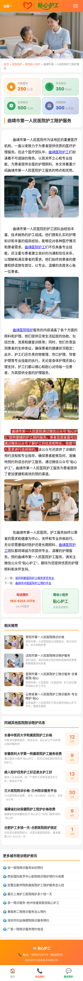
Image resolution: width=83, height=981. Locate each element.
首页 (6, 64)
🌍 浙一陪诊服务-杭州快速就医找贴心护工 (31, 902)
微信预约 (68, 973)
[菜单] (76, 6)
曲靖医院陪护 (23, 330)
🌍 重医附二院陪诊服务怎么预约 (24, 911)
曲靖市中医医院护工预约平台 (33, 583)
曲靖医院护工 (59, 152)
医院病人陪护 (32, 64)
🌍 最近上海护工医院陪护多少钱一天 (27, 894)
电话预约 (39, 973)
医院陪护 (17, 64)
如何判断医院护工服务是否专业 (34, 578)
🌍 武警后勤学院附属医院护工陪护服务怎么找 (33, 885)
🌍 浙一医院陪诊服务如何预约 (23, 867)
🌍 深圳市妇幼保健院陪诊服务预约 (26, 920)
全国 (7, 6)
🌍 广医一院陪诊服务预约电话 (23, 929)
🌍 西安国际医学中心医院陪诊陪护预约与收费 (33, 876)
